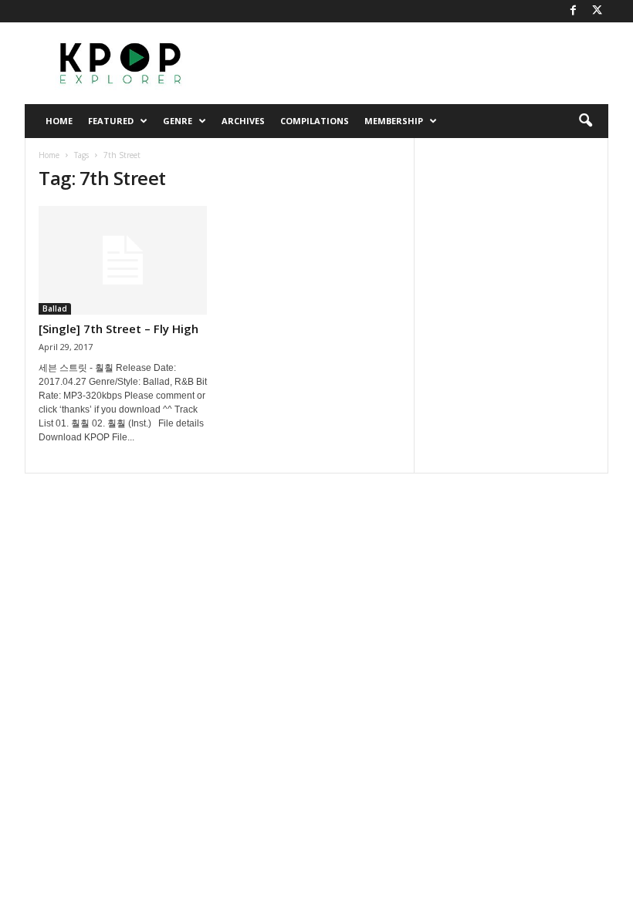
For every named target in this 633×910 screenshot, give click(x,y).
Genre (177, 120)
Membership (393, 120)
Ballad (54, 308)
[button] (585, 121)
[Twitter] (596, 11)
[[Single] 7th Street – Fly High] (123, 260)
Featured (111, 120)
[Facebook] (573, 11)
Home (59, 120)
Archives (243, 120)
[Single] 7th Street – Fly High (118, 328)
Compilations (314, 120)
